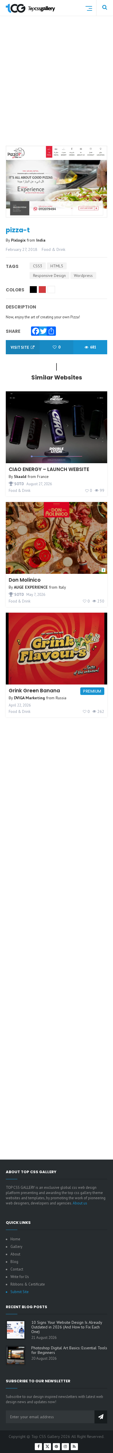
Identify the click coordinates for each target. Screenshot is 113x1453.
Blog (14, 1261)
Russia (61, 697)
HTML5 (56, 266)
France (43, 476)
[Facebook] (34, 329)
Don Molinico (25, 579)
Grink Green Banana (34, 690)
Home (15, 1239)
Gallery (16, 1246)
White (51, 289)
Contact (16, 1269)
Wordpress (83, 275)
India (40, 240)
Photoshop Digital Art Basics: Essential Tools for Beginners (69, 1350)
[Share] (50, 329)
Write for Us (19, 1276)
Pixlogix (19, 240)
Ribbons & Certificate (27, 1284)
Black (33, 289)
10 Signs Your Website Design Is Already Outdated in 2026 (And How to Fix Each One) (66, 1327)
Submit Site (19, 1291)
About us (80, 1203)
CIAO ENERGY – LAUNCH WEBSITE (49, 469)
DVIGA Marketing (29, 697)
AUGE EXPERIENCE (31, 587)
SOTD (18, 483)
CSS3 (37, 266)
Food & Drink (53, 249)
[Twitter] (42, 329)
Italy (62, 587)
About (15, 1254)
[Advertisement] (56, 87)
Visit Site (20, 347)
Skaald (20, 476)
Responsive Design (49, 275)
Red (42, 289)
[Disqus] (56, 925)
